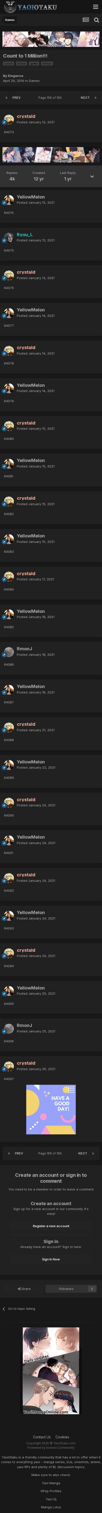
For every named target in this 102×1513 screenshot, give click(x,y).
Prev (16, 97)
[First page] (6, 97)
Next (85, 97)
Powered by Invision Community (51, 1447)
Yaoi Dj (51, 1499)
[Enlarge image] (51, 1109)
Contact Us (42, 1437)
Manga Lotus (51, 1507)
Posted (35, 122)
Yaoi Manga (51, 1483)
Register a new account (51, 1226)
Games (34, 81)
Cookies (62, 1437)
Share (26, 1289)
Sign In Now (51, 1259)
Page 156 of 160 (50, 97)
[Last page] (95, 97)
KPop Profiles (51, 1491)
